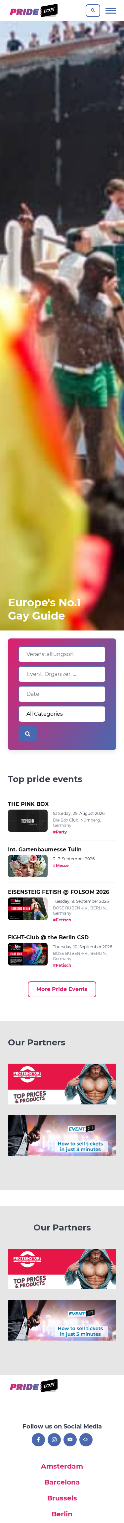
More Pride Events (62, 989)
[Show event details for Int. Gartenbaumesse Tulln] (28, 866)
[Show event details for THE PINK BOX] (28, 821)
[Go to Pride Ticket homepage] (33, 10)
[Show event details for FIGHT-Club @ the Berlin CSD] (28, 954)
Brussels (62, 1498)
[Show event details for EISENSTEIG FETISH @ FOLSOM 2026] (28, 908)
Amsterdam (62, 1466)
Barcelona (62, 1482)
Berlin (62, 1514)
